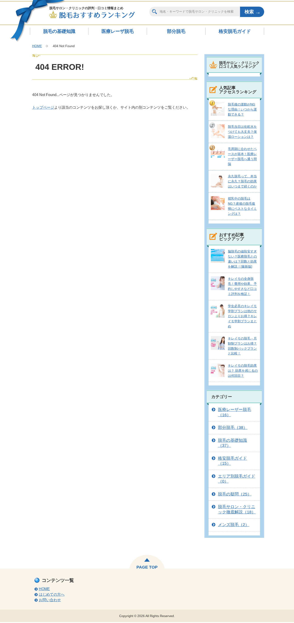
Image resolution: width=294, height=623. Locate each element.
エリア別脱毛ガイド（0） (236, 479)
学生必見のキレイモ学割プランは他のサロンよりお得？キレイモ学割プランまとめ (242, 316)
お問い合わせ (50, 600)
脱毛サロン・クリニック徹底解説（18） (237, 509)
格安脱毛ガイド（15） (232, 461)
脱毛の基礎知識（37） (232, 443)
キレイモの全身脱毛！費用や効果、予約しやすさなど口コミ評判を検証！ (242, 286)
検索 (249, 11)
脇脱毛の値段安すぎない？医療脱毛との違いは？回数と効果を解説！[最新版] (242, 258)
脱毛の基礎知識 (59, 31)
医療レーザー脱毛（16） (234, 412)
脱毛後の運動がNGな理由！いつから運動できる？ (242, 109)
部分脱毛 (176, 31)
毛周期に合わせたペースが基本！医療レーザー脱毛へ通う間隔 (242, 156)
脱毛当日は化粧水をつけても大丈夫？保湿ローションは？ (242, 132)
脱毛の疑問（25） (235, 494)
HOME (37, 46)
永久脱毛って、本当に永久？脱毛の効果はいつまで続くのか (242, 181)
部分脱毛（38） (232, 427)
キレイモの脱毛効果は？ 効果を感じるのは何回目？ (243, 370)
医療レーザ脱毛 (118, 31)
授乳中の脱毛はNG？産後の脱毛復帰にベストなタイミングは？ (242, 206)
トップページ (43, 107)
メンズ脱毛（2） (233, 524)
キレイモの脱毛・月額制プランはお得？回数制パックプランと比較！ (242, 346)
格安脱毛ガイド (235, 31)
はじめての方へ (52, 594)
